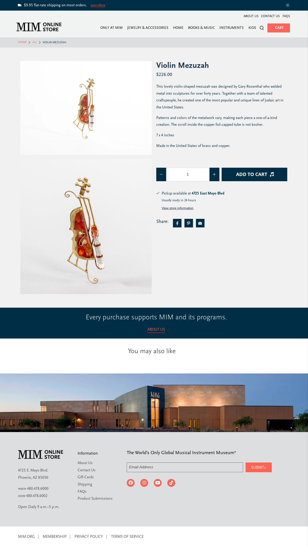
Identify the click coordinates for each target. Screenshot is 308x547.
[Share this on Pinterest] (188, 223)
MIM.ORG (26, 537)
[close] (287, 5)
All (34, 42)
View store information (177, 208)
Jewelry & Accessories (147, 28)
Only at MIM (111, 28)
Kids (252, 28)
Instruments (231, 28)
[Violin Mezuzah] (86, 108)
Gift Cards (86, 477)
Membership (55, 537)
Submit (258, 467)
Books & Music (201, 28)
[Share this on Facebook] (177, 223)
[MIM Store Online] (39, 27)
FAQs (286, 16)
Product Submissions (95, 499)
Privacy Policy (88, 537)
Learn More (98, 5)
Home (178, 28)
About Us (251, 16)
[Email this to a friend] (200, 223)
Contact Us (270, 16)
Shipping (85, 484)
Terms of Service (127, 537)
